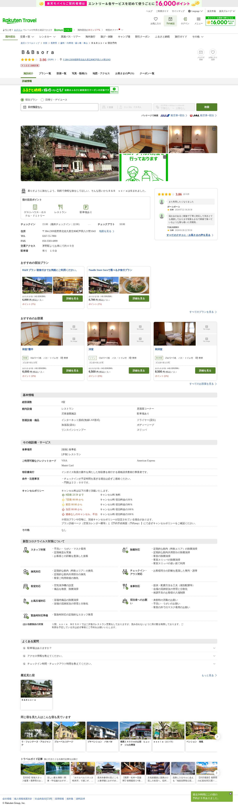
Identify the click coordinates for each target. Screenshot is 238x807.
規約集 (70, 798)
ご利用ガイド (162, 11)
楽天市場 (211, 11)
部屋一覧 (61, 73)
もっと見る (208, 675)
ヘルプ (149, 11)
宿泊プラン (31, 99)
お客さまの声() (124, 73)
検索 (206, 107)
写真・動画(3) (79, 73)
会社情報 (6, 798)
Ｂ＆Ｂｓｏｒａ (38, 52)
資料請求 (80, 798)
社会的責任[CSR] (43, 798)
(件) (51, 60)
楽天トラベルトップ (30, 43)
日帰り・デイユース (56, 99)
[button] (50, 682)
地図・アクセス (101, 73)
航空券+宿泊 (177, 115)
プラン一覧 (45, 73)
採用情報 (59, 798)
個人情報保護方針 (23, 798)
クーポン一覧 (147, 73)
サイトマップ (178, 11)
